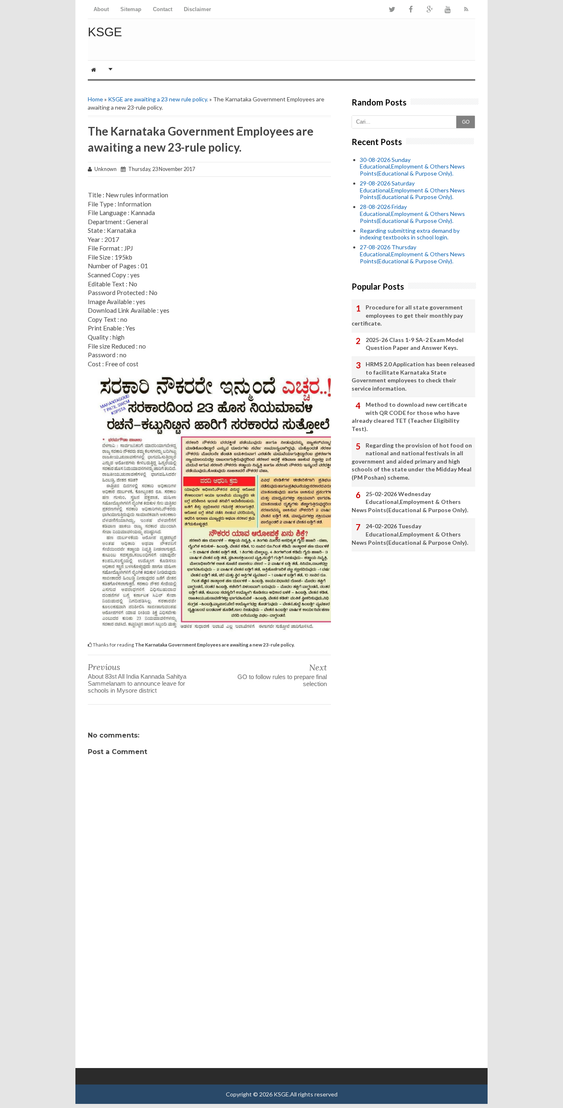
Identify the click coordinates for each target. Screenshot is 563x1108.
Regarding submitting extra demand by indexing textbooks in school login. (410, 234)
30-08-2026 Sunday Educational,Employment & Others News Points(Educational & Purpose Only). (412, 166)
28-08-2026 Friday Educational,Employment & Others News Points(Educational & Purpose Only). (412, 213)
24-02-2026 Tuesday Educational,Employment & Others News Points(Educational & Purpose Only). (410, 534)
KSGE (105, 32)
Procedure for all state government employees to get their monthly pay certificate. (407, 315)
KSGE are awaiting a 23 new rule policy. (158, 99)
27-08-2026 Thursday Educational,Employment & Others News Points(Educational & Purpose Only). (412, 254)
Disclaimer (197, 9)
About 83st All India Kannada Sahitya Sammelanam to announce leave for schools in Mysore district (137, 683)
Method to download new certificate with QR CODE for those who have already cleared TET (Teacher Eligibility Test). (409, 416)
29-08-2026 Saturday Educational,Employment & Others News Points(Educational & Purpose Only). (412, 190)
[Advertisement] (209, 1002)
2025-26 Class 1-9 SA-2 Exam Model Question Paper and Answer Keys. (415, 343)
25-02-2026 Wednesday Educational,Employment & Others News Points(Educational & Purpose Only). (410, 501)
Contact (162, 9)
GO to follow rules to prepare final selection (282, 680)
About (101, 9)
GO (465, 122)
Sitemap (130, 9)
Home (95, 99)
